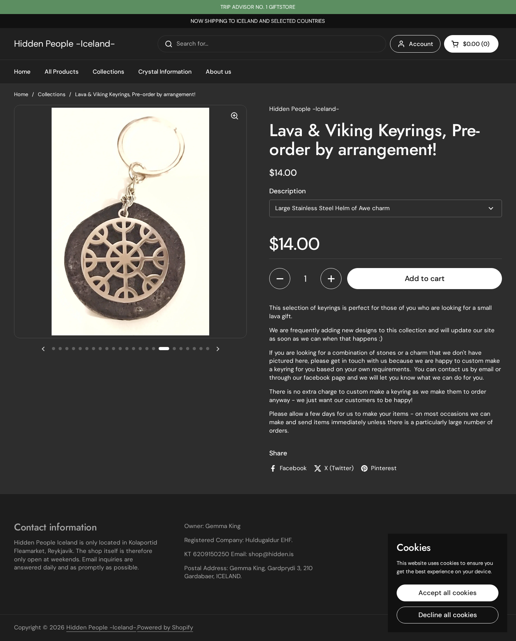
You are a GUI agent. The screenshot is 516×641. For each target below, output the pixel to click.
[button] (471, 44)
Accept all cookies (447, 592)
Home (21, 94)
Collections (51, 94)
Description (287, 191)
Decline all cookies (447, 614)
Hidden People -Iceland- (64, 43)
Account (421, 44)
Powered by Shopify (165, 627)
